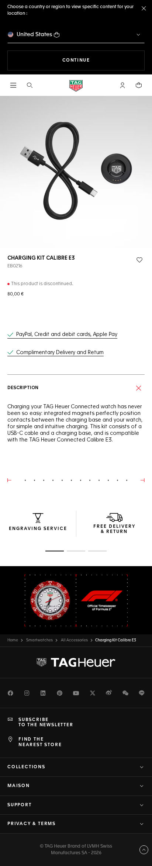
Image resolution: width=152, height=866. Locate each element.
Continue (103, 60)
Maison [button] (18, 786)
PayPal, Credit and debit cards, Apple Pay (66, 334)
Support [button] (19, 805)
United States (34, 34)
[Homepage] (76, 85)
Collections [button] (26, 767)
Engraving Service (38, 529)
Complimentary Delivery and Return (60, 352)
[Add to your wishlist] (139, 260)
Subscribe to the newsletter (45, 722)
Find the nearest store (40, 742)
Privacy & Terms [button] (31, 824)
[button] (122, 85)
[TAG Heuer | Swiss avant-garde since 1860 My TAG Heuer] (76, 662)
